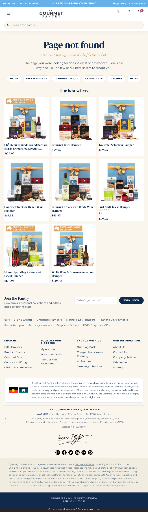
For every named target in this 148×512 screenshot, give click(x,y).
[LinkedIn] (77, 452)
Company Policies (124, 357)
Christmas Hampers (49, 319)
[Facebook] (64, 452)
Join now (131, 300)
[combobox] (73, 25)
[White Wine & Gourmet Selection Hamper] (74, 246)
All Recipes (84, 361)
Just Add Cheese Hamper (114, 207)
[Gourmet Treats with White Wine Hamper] (74, 181)
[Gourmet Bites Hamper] (74, 119)
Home (14, 78)
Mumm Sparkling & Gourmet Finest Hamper (22, 274)
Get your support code (89, 509)
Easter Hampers (14, 325)
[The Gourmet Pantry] (51, 13)
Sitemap (118, 367)
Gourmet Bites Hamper (66, 145)
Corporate (94, 78)
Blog (134, 78)
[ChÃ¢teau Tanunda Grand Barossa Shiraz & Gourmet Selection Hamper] (26, 119)
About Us (119, 347)
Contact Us (120, 352)
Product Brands (14, 352)
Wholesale (120, 362)
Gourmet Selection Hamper (116, 145)
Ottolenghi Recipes (89, 366)
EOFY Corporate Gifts (96, 325)
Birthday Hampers (40, 325)
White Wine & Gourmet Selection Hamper (72, 274)
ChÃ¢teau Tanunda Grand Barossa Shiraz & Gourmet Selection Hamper (25, 146)
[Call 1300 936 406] (119, 14)
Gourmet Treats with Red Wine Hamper (23, 208)
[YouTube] (83, 452)
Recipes (117, 78)
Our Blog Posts (86, 347)
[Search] (8, 25)
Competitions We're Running (90, 354)
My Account (48, 349)
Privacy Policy (38, 468)
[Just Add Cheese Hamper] (121, 181)
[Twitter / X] (70, 452)
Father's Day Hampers (114, 319)
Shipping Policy (17, 468)
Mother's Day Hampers (80, 319)
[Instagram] (57, 452)
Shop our (129, 3)
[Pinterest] (90, 452)
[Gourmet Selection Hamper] (121, 119)
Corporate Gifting (67, 325)
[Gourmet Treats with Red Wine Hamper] (26, 181)
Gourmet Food (66, 78)
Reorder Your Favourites (49, 361)
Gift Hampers (36, 78)
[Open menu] (8, 14)
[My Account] (129, 14)
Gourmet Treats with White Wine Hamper (72, 208)
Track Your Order (51, 354)
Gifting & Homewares (18, 367)
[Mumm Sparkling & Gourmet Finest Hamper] (26, 246)
